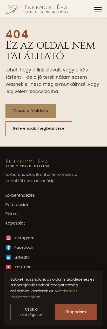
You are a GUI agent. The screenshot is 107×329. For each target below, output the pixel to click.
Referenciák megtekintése (38, 128)
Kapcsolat (15, 223)
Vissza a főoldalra (30, 110)
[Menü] (97, 9)
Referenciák (16, 204)
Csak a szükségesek (31, 312)
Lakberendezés (20, 195)
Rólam (11, 213)
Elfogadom (75, 311)
